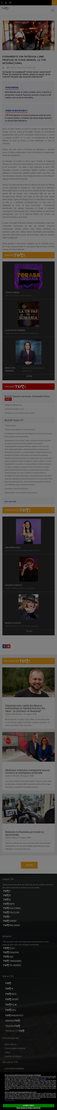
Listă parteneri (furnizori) (9, 1100)
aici (18, 1085)
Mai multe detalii (43, 1079)
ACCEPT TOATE (28, 1105)
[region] (28, 1091)
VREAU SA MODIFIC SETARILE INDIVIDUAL (28, 1108)
